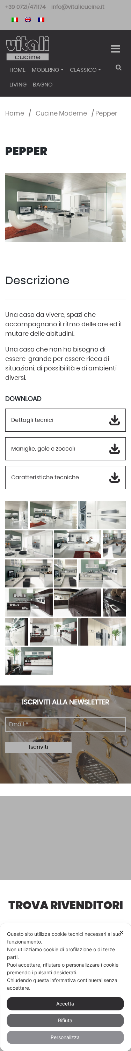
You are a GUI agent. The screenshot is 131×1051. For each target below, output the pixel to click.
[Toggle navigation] (115, 49)
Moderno (45, 70)
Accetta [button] (65, 1004)
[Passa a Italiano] (14, 19)
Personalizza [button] (65, 1037)
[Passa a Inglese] (28, 19)
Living (18, 85)
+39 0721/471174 (25, 7)
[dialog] (65, 987)
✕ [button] (121, 932)
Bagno (43, 85)
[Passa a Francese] (41, 19)
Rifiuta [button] (65, 1020)
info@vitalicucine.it (77, 7)
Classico (83, 70)
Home (17, 70)
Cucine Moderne (61, 114)
